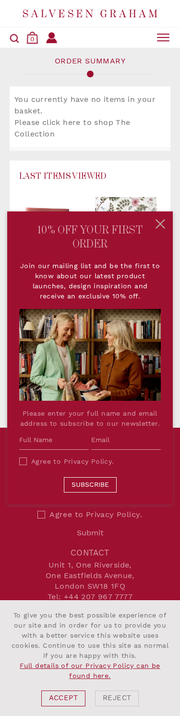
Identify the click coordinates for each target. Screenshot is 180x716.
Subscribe (90, 484)
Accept (63, 698)
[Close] (160, 224)
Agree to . (72, 461)
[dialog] (90, 658)
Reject (117, 698)
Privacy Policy (88, 461)
